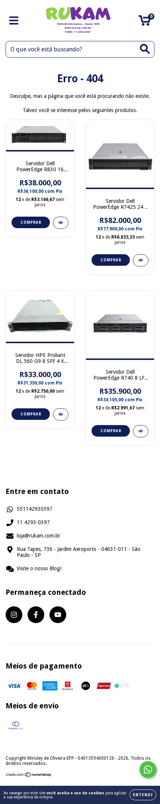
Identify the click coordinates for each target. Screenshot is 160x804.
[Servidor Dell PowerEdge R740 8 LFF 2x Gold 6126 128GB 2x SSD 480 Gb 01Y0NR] (140, 431)
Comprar (30, 222)
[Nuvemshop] (29, 775)
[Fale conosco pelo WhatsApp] (148, 769)
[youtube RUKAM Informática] (57, 614)
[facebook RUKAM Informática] (36, 614)
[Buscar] (145, 49)
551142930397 (34, 509)
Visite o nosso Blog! (39, 568)
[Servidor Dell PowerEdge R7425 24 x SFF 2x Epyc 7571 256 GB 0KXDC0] (140, 260)
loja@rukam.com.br (38, 536)
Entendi (143, 795)
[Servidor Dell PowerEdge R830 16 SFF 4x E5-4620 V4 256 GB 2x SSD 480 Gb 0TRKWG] (60, 223)
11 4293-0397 (33, 522)
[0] (144, 23)
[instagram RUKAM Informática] (14, 614)
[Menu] (14, 20)
